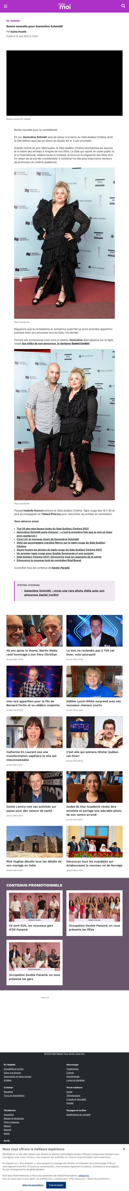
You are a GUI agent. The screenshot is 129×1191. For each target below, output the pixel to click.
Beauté (7, 1129)
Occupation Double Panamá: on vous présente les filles (94, 927)
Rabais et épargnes (14, 1118)
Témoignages (73, 1095)
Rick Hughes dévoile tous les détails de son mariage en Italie (33, 863)
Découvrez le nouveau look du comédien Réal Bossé (49, 560)
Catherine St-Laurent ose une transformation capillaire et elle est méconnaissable (31, 755)
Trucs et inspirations (14, 1095)
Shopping (9, 1114)
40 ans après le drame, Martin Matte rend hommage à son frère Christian (31, 652)
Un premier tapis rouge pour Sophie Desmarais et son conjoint (55, 553)
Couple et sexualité (76, 1099)
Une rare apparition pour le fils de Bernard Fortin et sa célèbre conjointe (33, 703)
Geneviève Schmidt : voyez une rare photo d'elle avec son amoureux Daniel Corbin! (64, 592)
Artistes (7, 1080)
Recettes (8, 1091)
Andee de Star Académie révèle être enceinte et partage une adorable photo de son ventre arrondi (94, 810)
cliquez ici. (83, 1175)
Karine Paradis (60, 567)
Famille (69, 1103)
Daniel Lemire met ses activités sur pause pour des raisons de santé (31, 808)
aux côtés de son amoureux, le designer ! (56, 343)
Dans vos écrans (12, 1072)
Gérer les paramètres (33, 1185)
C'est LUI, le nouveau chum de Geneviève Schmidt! (48, 539)
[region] (64, 1167)
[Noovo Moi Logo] (64, 6)
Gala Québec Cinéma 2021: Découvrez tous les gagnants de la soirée (59, 556)
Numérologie (72, 1076)
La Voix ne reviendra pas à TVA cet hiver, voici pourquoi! (90, 652)
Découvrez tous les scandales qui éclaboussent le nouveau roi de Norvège (94, 863)
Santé (69, 1091)
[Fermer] (124, 1149)
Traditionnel (72, 1069)
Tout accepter (56, 1185)
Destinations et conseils (78, 1114)
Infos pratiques (11, 1122)
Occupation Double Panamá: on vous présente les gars (34, 976)
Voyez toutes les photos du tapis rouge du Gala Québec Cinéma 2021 (59, 549)
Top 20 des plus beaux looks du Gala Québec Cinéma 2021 (53, 528)
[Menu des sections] (6, 6)
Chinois (70, 1072)
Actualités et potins (13, 1069)
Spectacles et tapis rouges (17, 1076)
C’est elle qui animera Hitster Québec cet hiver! (92, 754)
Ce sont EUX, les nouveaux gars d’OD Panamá (31, 927)
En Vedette (13, 20)
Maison (7, 1126)
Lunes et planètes (75, 1080)
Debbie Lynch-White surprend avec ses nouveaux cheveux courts (93, 703)
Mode (7, 1133)
